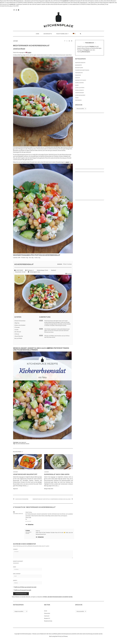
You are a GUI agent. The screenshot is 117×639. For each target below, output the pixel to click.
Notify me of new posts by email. (22, 590)
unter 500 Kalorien (80, 95)
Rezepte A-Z (47, 618)
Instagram (16, 10)
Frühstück (78, 75)
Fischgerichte (79, 72)
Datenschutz (47, 613)
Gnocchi (77, 77)
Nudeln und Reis (79, 82)
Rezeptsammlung (61, 33)
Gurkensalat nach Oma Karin (56, 474)
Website (15, 580)
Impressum (46, 616)
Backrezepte (48, 33)
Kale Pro (57, 636)
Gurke (19, 443)
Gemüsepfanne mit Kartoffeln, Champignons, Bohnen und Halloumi (52, 499)
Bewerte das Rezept (18, 561)
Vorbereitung (40, 270)
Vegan (76, 97)
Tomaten (27, 443)
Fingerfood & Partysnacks (82, 70)
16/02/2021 (46, 471)
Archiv (45, 611)
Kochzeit (53, 270)
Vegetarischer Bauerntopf (25, 474)
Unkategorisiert (79, 92)
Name (14, 566)
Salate (67, 162)
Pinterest (19, 10)
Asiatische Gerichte (80, 62)
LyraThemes (64, 636)
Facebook (14, 10)
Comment (15, 549)
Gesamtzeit (18, 272)
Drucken (69, 273)
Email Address (16, 573)
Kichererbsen (22, 443)
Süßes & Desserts (79, 90)
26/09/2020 (15, 471)
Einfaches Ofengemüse (21, 499)
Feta (16, 443)
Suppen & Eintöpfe (79, 87)
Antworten (30, 524)
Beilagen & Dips (47, 488)
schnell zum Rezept (19, 48)
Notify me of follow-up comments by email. (25, 587)
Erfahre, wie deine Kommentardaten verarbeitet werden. (58, 596)
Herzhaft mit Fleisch (80, 80)
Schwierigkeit (33, 272)
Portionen (29, 270)
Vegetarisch (23, 442)
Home (37, 33)
